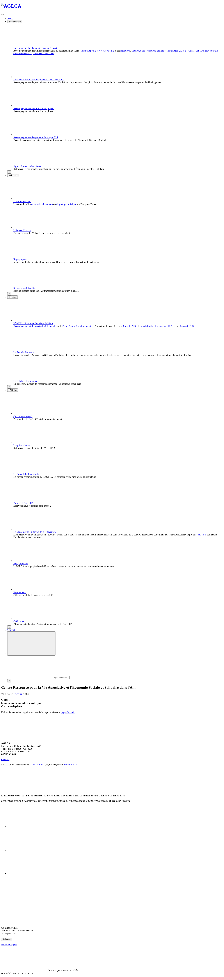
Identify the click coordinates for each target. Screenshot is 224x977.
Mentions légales (9, 944)
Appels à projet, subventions (27, 166)
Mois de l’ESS (130, 326)
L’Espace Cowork (22, 230)
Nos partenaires (20, 563)
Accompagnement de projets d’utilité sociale (34, 326)
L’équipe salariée (21, 445)
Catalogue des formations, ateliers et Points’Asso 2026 (158, 50)
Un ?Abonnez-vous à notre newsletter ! (17, 929)
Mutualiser (13, 175)
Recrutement (19, 592)
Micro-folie (200, 534)
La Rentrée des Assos (23, 352)
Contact (11, 630)
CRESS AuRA (37, 764)
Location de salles (22, 201)
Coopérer (12, 297)
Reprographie (20, 259)
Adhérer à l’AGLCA (23, 503)
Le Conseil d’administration (26, 474)
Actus (10, 18)
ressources (125, 50)
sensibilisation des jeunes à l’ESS (156, 326)
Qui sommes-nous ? (22, 416)
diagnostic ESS (186, 326)
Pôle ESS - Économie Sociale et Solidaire (33, 323)
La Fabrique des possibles (25, 381)
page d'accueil (68, 712)
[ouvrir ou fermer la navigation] (2, 14)
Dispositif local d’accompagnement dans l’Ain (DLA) (39, 79)
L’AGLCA (13, 390)
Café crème (18, 621)
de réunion (48, 204)
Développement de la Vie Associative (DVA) (35, 48)
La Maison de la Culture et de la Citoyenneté (34, 532)
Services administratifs (24, 288)
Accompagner (15, 22)
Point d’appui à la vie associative (78, 326)
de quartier (36, 204)
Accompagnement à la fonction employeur (33, 108)
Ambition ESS (70, 764)
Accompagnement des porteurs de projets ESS (35, 137)
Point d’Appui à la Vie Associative (97, 50)
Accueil (18, 694)
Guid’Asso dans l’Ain (43, 53)
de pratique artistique (66, 204)
